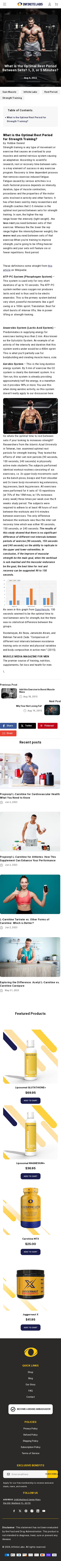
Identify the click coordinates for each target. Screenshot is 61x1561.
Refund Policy (30, 1434)
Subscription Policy (30, 1447)
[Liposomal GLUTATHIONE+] (30, 1057)
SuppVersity (42, 609)
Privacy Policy (30, 1428)
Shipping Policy (30, 1441)
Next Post (55, 701)
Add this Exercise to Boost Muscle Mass (37, 690)
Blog (30, 1378)
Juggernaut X (30, 1314)
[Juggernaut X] (30, 1284)
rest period (51, 92)
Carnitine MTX (30, 1238)
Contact (30, 1397)
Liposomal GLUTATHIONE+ (30, 1087)
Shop (30, 1372)
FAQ (30, 1390)
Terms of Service (30, 1453)
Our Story (30, 1384)
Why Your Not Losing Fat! (29, 706)
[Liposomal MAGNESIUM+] (30, 1132)
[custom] (14, 1511)
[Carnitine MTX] (30, 1208)
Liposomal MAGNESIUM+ (30, 1163)
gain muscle (9, 92)
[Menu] (4, 4)
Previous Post (8, 684)
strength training (12, 98)
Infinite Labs (30, 92)
